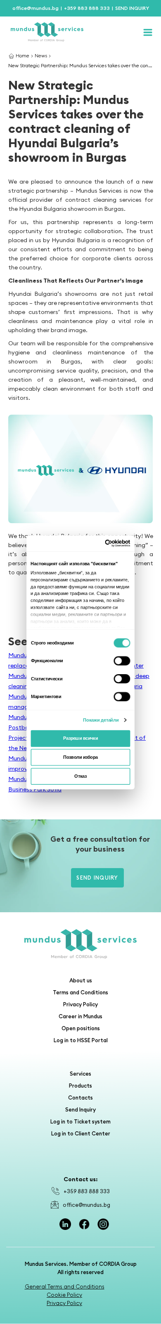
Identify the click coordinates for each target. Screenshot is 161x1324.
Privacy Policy (80, 1004)
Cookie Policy (64, 1294)
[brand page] (80, 944)
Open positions (81, 1028)
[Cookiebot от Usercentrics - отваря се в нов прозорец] (105, 543)
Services (80, 1073)
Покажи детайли (100, 719)
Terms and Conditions (80, 992)
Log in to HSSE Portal (81, 1040)
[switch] (122, 660)
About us (80, 980)
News (41, 55)
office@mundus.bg (86, 1204)
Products (80, 1085)
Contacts (80, 1097)
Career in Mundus (80, 1016)
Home (22, 55)
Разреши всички (80, 738)
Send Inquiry (97, 877)
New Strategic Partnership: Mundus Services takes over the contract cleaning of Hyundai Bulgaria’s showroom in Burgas (80, 65)
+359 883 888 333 (87, 1191)
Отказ (80, 776)
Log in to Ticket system (80, 1121)
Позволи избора (80, 757)
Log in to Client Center (80, 1133)
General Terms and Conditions (64, 1286)
